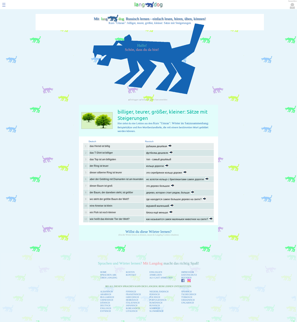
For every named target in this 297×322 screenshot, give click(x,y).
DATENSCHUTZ (189, 275)
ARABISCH (105, 294)
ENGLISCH (105, 308)
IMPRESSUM (187, 272)
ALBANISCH (106, 291)
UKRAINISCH (188, 300)
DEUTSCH (105, 305)
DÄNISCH (105, 303)
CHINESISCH (106, 300)
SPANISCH (186, 291)
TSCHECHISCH (188, 294)
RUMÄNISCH (155, 303)
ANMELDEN (155, 275)
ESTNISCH (105, 311)
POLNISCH (154, 297)
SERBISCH (154, 308)
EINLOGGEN (155, 272)
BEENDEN (186, 278)
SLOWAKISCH (156, 311)
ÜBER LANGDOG (108, 278)
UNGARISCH (187, 303)
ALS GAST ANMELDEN (161, 278)
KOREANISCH (133, 308)
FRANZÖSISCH (133, 294)
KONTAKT (131, 275)
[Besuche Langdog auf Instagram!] (187, 281)
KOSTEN (130, 272)
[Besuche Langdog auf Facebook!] (181, 281)
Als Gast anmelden (159, 100)
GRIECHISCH (132, 297)
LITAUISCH (131, 311)
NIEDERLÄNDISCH (158, 291)
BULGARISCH (107, 297)
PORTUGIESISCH (157, 300)
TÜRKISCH (186, 297)
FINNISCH (131, 291)
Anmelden (145, 100)
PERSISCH (154, 294)
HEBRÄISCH (132, 300)
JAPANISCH (131, 305)
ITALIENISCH (133, 303)
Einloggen (134, 100)
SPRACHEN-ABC (108, 275)
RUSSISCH (154, 305)
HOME (103, 272)
